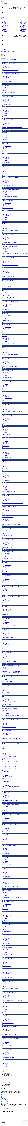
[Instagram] (14, 1095)
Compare (3, 1124)
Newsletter (23, 31)
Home (22, 20)
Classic (23, 25)
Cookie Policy (17, 1105)
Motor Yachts (24, 23)
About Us (23, 29)
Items (3, 58)
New (22, 21)
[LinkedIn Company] (14, 1097)
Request (3, 1122)
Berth (22, 27)
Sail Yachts (23, 22)
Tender (23, 26)
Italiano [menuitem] (5, 3)
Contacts (23, 30)
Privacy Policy (11, 1105)
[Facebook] (14, 1094)
